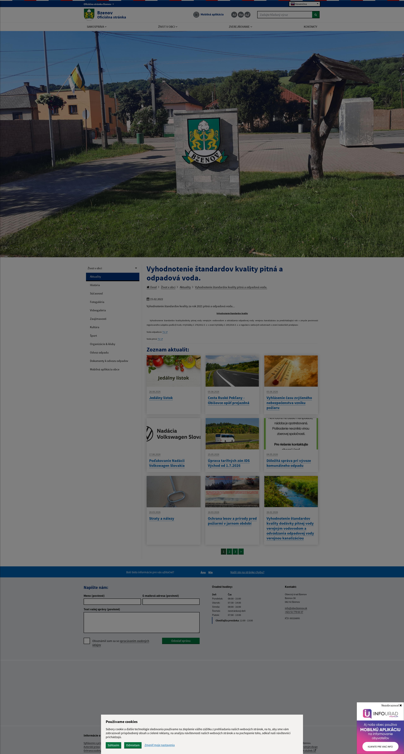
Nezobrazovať (390, 705)
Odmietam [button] (133, 745)
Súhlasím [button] (113, 745)
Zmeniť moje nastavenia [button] (160, 745)
